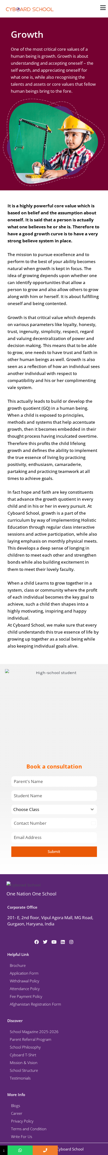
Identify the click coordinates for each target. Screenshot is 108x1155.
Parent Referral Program (30, 1039)
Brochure (18, 965)
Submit (54, 851)
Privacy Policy (22, 1121)
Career (16, 1113)
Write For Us (21, 1136)
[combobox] (54, 809)
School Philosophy (25, 1047)
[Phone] (45, 1150)
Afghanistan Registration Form (35, 1004)
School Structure (24, 1070)
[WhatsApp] (20, 1150)
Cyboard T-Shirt (23, 1054)
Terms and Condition (28, 1128)
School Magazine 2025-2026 (34, 1031)
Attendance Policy (25, 988)
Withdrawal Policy (24, 980)
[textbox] (49, 809)
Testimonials (20, 1078)
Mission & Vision (23, 1062)
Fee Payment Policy (26, 996)
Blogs (15, 1105)
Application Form (24, 973)
